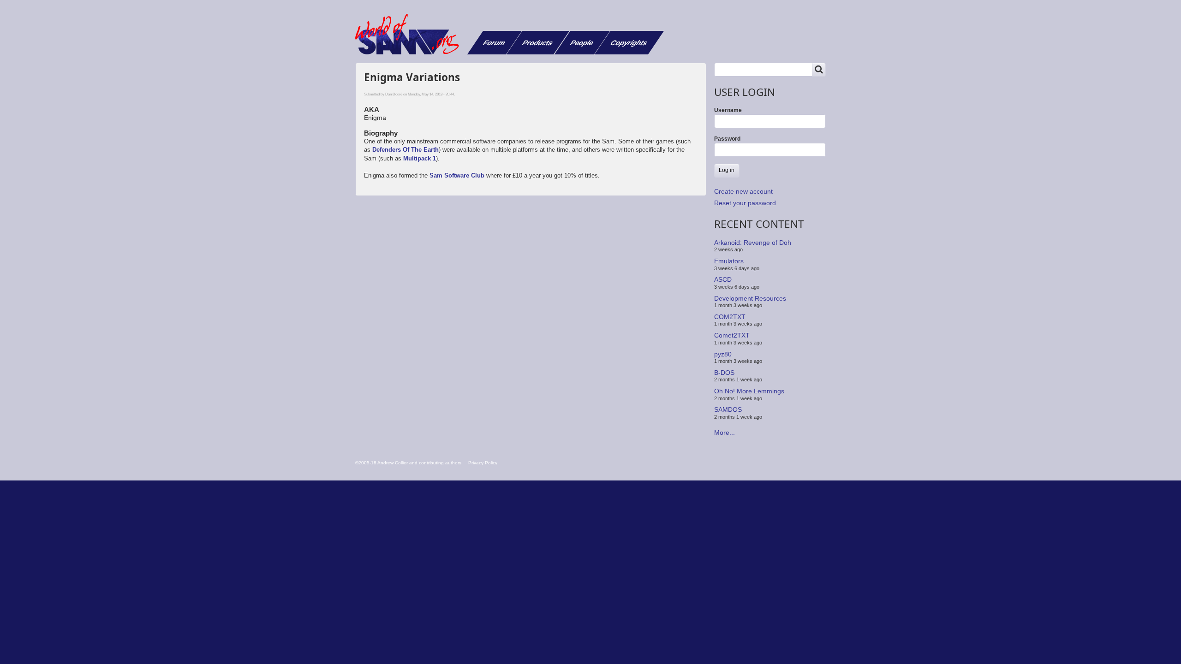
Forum (494, 43)
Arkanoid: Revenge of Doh (752, 242)
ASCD (723, 279)
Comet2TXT (732, 335)
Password (727, 139)
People (582, 43)
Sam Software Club (456, 175)
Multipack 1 (419, 158)
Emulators (729, 261)
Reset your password (745, 203)
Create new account (743, 191)
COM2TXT (730, 316)
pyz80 (723, 353)
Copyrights (629, 43)
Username (728, 110)
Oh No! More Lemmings (749, 391)
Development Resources (750, 298)
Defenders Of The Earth (405, 149)
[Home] (410, 34)
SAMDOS (728, 409)
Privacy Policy (482, 462)
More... (724, 432)
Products (537, 43)
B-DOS (724, 372)
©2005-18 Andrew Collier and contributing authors (408, 462)
